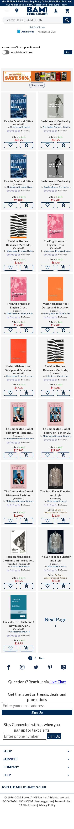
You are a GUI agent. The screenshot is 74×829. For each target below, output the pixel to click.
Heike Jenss (50, 376)
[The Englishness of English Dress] (55, 226)
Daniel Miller (64, 313)
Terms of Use (62, 801)
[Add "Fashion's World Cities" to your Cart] (26, 145)
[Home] (37, 11)
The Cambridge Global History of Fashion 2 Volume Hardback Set (55, 431)
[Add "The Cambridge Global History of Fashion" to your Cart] (26, 455)
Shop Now (37, 85)
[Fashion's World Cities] (18, 106)
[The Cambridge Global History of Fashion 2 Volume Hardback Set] (55, 414)
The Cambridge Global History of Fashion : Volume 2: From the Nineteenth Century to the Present (18, 493)
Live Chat (57, 681)
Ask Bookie (27, 31)
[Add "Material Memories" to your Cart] (63, 330)
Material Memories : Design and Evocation (55, 305)
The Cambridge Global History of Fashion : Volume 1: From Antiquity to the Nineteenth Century (18, 431)
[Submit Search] (67, 20)
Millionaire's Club (47, 31)
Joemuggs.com (44, 801)
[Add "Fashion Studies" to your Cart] (26, 268)
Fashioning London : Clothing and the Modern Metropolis (18, 559)
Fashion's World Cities (18, 121)
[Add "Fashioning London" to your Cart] (26, 586)
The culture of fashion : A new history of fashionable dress (18, 624)
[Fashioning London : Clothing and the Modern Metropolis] (18, 542)
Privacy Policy (47, 805)
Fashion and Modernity (55, 121)
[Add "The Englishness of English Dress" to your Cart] (63, 268)
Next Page (55, 622)
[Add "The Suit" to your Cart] (63, 521)
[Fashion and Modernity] (55, 106)
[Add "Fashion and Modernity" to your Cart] (63, 145)
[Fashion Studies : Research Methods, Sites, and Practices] (18, 226)
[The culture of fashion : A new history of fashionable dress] (18, 607)
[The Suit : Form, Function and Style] (55, 476)
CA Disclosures (28, 805)
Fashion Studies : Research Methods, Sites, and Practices (18, 243)
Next (42, 658)
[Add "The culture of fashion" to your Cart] (26, 648)
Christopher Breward (20, 127)
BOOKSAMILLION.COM (17, 801)
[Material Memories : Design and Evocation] (55, 289)
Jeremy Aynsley (50, 313)
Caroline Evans (51, 187)
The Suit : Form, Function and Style (55, 493)
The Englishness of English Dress (55, 242)
